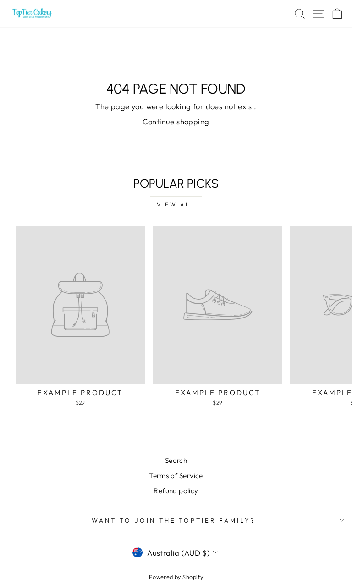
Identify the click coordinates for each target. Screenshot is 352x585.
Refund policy (176, 490)
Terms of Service (176, 475)
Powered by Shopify (176, 576)
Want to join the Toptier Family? (174, 520)
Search (176, 460)
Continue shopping (176, 121)
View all (176, 204)
